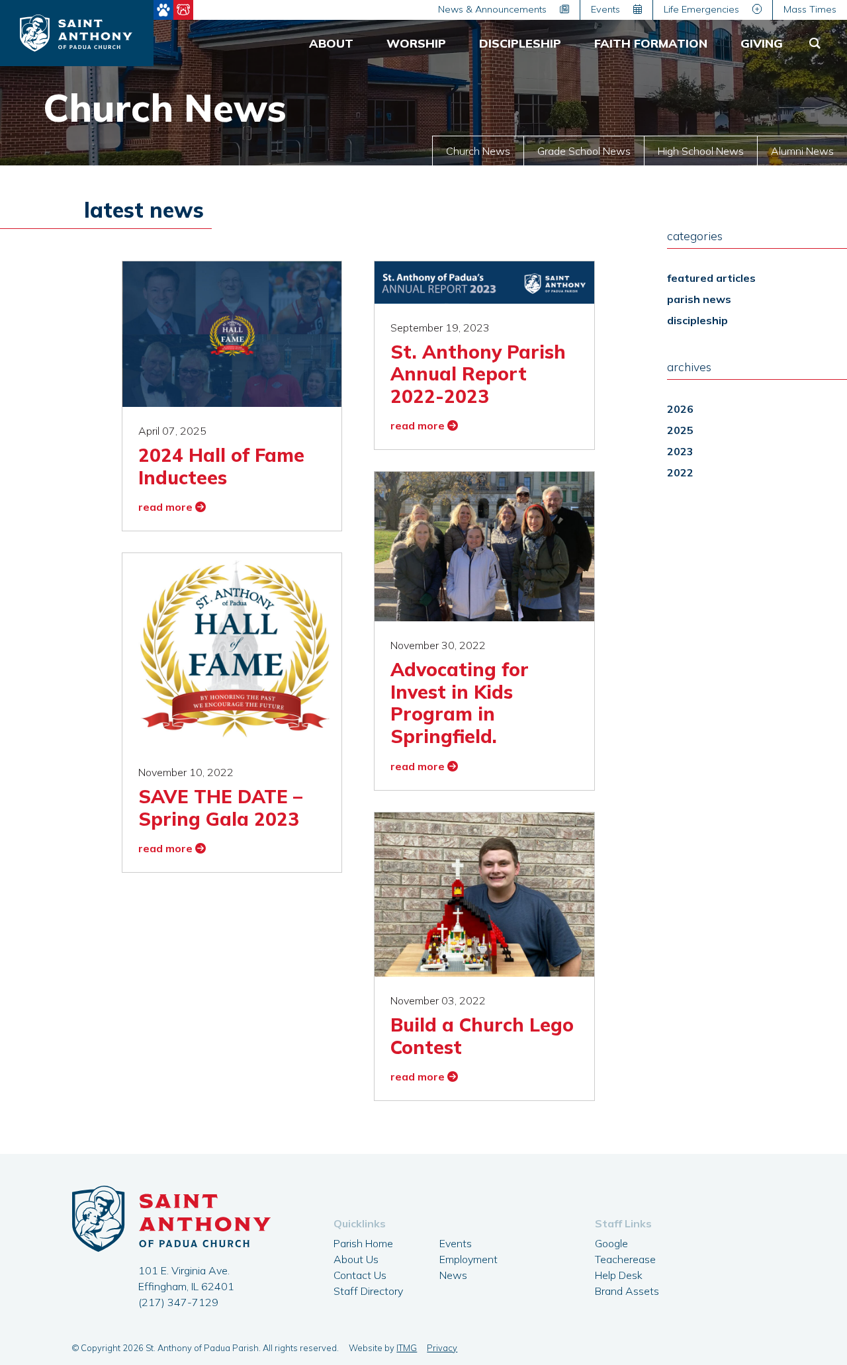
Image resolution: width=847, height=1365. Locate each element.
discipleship (697, 320)
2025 (680, 430)
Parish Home (363, 1243)
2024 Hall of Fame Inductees (221, 466)
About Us (356, 1259)
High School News (701, 150)
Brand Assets (627, 1291)
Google (611, 1243)
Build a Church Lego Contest (482, 1036)
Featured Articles (711, 278)
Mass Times (809, 9)
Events (607, 9)
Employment (468, 1259)
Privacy (442, 1348)
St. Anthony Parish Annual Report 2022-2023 (478, 374)
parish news (699, 299)
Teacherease (625, 1259)
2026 (680, 409)
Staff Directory (368, 1291)
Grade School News (584, 150)
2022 (680, 472)
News (453, 1275)
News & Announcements (493, 9)
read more (166, 506)
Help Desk (619, 1275)
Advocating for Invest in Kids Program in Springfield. (459, 703)
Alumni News (802, 150)
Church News (478, 150)
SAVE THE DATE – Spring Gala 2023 (220, 807)
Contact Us (360, 1275)
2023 (680, 451)
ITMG (406, 1348)
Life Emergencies (703, 9)
